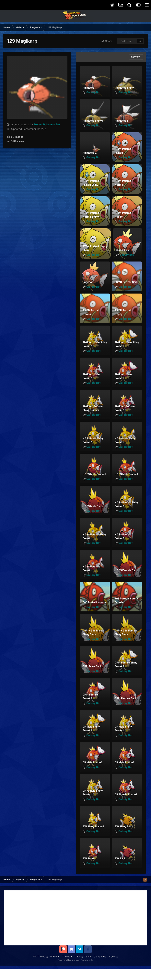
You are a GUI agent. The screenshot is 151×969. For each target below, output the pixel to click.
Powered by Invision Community (75, 960)
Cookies (113, 956)
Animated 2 (90, 152)
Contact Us (100, 956)
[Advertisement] (75, 917)
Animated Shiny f (93, 120)
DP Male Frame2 (92, 762)
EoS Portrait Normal (94, 602)
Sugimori (88, 282)
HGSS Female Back (126, 570)
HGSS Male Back (93, 506)
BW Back (120, 858)
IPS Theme (39, 956)
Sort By (135, 57)
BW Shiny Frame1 (93, 826)
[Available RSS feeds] (145, 879)
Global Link (122, 249)
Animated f (121, 120)
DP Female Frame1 (126, 794)
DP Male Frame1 (124, 762)
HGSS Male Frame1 (126, 474)
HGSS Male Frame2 (94, 474)
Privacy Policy (83, 956)
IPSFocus (54, 956)
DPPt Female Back (126, 698)
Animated (88, 87)
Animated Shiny (124, 87)
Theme (66, 956)
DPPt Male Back (92, 666)
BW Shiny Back (124, 826)
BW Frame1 (90, 858)
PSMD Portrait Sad (126, 282)
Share (108, 41)
